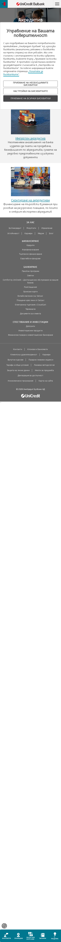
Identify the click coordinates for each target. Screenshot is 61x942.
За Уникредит (15, 228)
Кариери (29, 233)
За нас (30, 222)
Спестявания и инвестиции (30, 322)
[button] (57, 4)
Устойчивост (13, 233)
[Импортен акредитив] (30, 119)
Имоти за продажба (44, 370)
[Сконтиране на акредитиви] (30, 181)
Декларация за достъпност (30, 375)
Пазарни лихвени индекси (41, 360)
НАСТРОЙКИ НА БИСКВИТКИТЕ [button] (30, 91)
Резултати (31, 228)
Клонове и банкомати (37, 349)
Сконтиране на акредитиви (30, 200)
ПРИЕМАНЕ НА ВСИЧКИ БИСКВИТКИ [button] (30, 98)
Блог (51, 233)
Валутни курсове (15, 360)
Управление (46, 228)
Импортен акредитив (30, 138)
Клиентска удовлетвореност (23, 354)
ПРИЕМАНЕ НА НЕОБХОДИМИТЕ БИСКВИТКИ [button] (30, 83)
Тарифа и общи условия (17, 365)
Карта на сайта (46, 381)
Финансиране (30, 241)
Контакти (17, 349)
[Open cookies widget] (4, 926)
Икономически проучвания (20, 381)
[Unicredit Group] (30, 396)
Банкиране (30, 267)
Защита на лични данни (18, 370)
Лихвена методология (44, 365)
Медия (41, 233)
